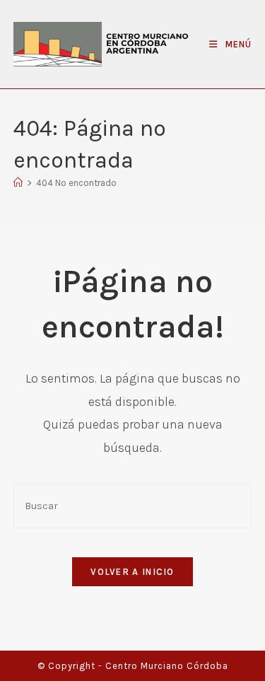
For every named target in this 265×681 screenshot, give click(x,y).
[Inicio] (18, 182)
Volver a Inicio (132, 571)
